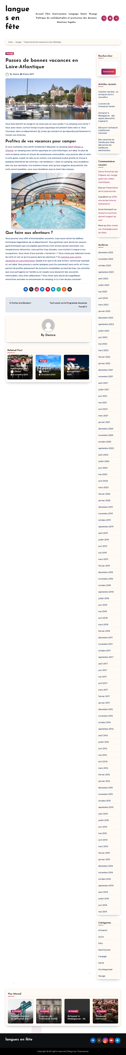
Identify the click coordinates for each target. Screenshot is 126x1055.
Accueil (40, 14)
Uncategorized (105, 969)
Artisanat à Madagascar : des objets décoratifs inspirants (106, 117)
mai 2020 (102, 474)
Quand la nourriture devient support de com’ (107, 216)
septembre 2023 (106, 272)
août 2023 (103, 278)
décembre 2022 (105, 318)
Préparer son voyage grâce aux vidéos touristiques (107, 178)
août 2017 (103, 664)
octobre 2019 (104, 520)
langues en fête (17, 18)
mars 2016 (103, 768)
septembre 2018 (106, 592)
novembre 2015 (105, 794)
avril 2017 (102, 683)
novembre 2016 (105, 716)
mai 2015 (102, 833)
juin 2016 (102, 748)
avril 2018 (103, 618)
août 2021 (103, 383)
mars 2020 (103, 487)
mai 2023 (102, 292)
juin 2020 (103, 468)
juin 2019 (102, 546)
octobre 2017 (104, 650)
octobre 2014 (104, 879)
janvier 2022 (104, 363)
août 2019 (103, 533)
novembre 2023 (105, 259)
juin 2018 (102, 605)
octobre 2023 (104, 265)
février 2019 (104, 566)
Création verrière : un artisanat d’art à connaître (108, 94)
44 (39, 131)
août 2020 (103, 455)
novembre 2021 (105, 376)
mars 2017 (103, 690)
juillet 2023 (103, 285)
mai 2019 (102, 553)
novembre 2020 (105, 435)
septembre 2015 (105, 807)
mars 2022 (103, 350)
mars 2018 (103, 624)
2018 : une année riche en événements (108, 200)
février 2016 (104, 774)
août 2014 (103, 892)
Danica (16, 74)
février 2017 (104, 696)
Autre (101, 937)
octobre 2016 (104, 722)
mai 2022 (102, 344)
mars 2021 (103, 416)
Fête (47, 14)
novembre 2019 (105, 513)
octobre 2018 (104, 585)
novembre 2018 (105, 579)
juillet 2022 (103, 331)
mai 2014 (102, 912)
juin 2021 (102, 396)
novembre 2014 (105, 872)
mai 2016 (102, 755)
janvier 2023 (104, 311)
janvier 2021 (104, 422)
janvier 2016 (104, 781)
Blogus (70, 1051)
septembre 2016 (106, 729)
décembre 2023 (105, 252)
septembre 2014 (106, 885)
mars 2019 (103, 559)
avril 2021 (103, 409)
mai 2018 (102, 611)
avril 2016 (103, 761)
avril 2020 (103, 481)
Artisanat (102, 930)
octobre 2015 (104, 801)
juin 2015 (102, 827)
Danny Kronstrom (106, 171)
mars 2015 (103, 846)
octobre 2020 (104, 442)
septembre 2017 (105, 657)
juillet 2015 (103, 820)
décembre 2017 (105, 637)
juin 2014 (102, 905)
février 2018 (104, 631)
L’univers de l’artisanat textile (106, 105)
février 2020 (104, 494)
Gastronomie (59, 14)
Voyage (93, 14)
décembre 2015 (105, 788)
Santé (83, 14)
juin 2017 (102, 670)
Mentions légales (66, 22)
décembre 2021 (105, 370)
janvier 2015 (104, 859)
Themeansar (82, 1051)
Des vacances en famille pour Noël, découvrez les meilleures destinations (106, 145)
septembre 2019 (106, 526)
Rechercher (105, 56)
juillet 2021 (103, 389)
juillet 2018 (103, 598)
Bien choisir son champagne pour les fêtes (108, 229)
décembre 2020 (105, 429)
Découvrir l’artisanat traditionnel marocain (108, 130)
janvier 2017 (104, 703)
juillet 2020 (103, 461)
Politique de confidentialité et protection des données (66, 18)
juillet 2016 (103, 742)
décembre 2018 (105, 572)
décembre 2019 (105, 507)
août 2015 (103, 814)
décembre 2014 (105, 866)
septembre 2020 (106, 448)
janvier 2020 (104, 500)
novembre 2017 (105, 644)
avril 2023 (103, 298)
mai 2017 (102, 677)
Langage (74, 14)
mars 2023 (103, 305)
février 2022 (104, 357)
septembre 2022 (106, 324)
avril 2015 (102, 840)
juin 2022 (103, 337)
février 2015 (104, 853)
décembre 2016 (105, 709)
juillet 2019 (103, 540)
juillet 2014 (103, 898)
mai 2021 (102, 402)
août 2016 (103, 735)
